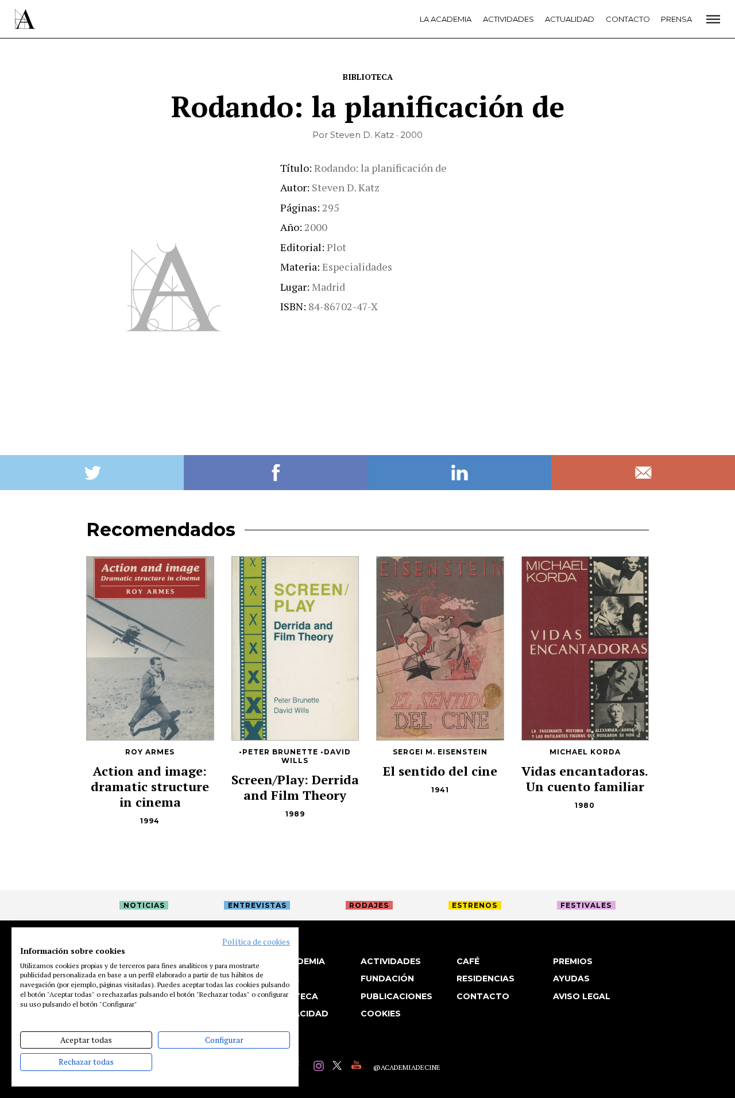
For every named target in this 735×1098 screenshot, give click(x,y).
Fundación (387, 978)
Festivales (586, 905)
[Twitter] (339, 1067)
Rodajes (369, 905)
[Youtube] (358, 1067)
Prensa (676, 19)
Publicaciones (396, 996)
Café (468, 961)
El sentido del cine (440, 770)
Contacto (628, 19)
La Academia (445, 19)
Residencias (485, 978)
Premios (573, 961)
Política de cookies (256, 942)
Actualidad (569, 19)
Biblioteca (368, 76)
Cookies (381, 1013)
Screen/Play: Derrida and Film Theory (295, 787)
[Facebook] (301, 1067)
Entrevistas (257, 905)
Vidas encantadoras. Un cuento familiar (584, 778)
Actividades (508, 19)
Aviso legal (581, 996)
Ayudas (571, 978)
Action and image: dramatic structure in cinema (150, 786)
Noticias (144, 905)
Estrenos (474, 905)
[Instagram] (320, 1067)
